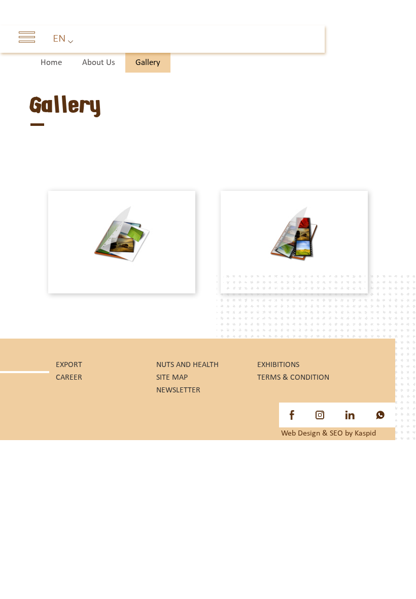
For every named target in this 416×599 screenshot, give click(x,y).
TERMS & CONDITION (293, 378)
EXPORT (69, 365)
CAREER (69, 378)
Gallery (147, 62)
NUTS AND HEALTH (187, 365)
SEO (336, 433)
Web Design (300, 433)
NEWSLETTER (178, 390)
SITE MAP (172, 378)
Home (51, 62)
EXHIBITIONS (278, 365)
